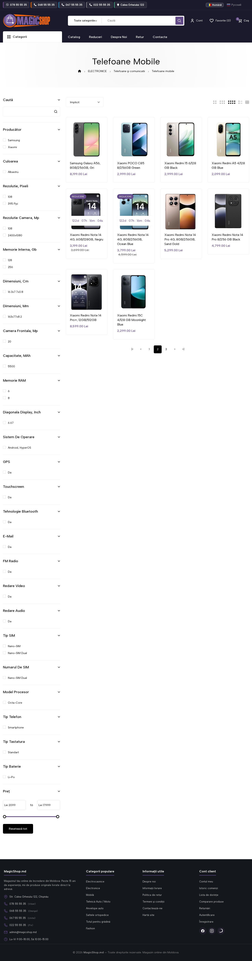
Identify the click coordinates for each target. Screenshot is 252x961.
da (9, 472)
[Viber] (220, 930)
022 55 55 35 (17, 925)
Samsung (14, 140)
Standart (13, 752)
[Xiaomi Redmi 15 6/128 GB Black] (181, 139)
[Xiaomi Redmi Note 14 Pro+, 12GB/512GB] (86, 291)
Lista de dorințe (208, 894)
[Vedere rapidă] (95, 152)
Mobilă (90, 894)
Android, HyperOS (19, 447)
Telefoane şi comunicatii (129, 71)
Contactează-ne (152, 908)
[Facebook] (202, 930)
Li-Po (11, 777)
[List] (240, 102)
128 (10, 260)
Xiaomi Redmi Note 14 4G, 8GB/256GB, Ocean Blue (133, 239)
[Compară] (87, 152)
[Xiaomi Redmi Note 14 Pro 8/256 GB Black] (228, 211)
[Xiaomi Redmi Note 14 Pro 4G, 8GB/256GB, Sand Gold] (181, 211)
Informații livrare (152, 888)
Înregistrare (206, 921)
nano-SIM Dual (17, 653)
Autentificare (207, 915)
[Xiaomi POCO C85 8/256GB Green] (134, 139)
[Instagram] (211, 930)
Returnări (204, 908)
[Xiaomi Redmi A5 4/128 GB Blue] (228, 139)
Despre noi (149, 881)
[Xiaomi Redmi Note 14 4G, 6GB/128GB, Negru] (86, 211)
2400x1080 (15, 235)
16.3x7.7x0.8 (15, 292)
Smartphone (16, 727)
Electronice (93, 888)
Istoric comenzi (208, 888)
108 (10, 197)
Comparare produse (211, 901)
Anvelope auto (95, 908)
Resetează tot (18, 828)
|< (132, 349)
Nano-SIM (14, 646)
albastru (13, 172)
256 (10, 267)
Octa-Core (15, 702)
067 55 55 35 (17, 917)
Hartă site (148, 915)
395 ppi (13, 203)
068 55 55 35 (17, 910)
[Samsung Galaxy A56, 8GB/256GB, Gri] (86, 139)
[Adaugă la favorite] (78, 152)
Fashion (90, 928)
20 (9, 341)
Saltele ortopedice (97, 915)
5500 (11, 366)
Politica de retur (152, 894)
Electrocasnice (95, 881)
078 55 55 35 (17, 903)
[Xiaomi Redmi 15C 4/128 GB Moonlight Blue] (134, 291)
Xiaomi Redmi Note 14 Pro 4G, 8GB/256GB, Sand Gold (180, 239)
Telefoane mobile (163, 71)
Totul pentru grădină (98, 921)
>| (183, 349)
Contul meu (206, 881)
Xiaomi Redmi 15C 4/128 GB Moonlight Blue (131, 320)
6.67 (11, 423)
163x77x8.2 (15, 316)
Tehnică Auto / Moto (98, 901)
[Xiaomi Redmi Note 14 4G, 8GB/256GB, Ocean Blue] (134, 211)
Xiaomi (12, 147)
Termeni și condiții (153, 901)
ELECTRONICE (97, 71)
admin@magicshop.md (23, 932)
